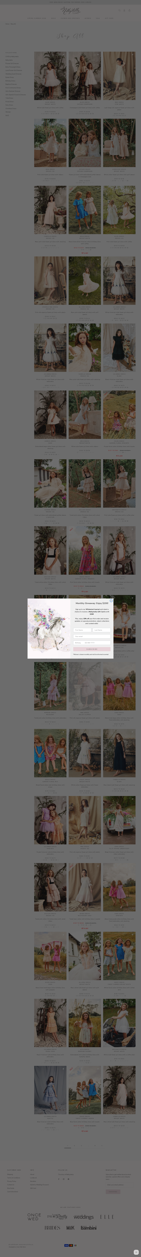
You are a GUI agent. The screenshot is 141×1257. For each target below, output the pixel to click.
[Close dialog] (111, 600)
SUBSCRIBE (91, 649)
